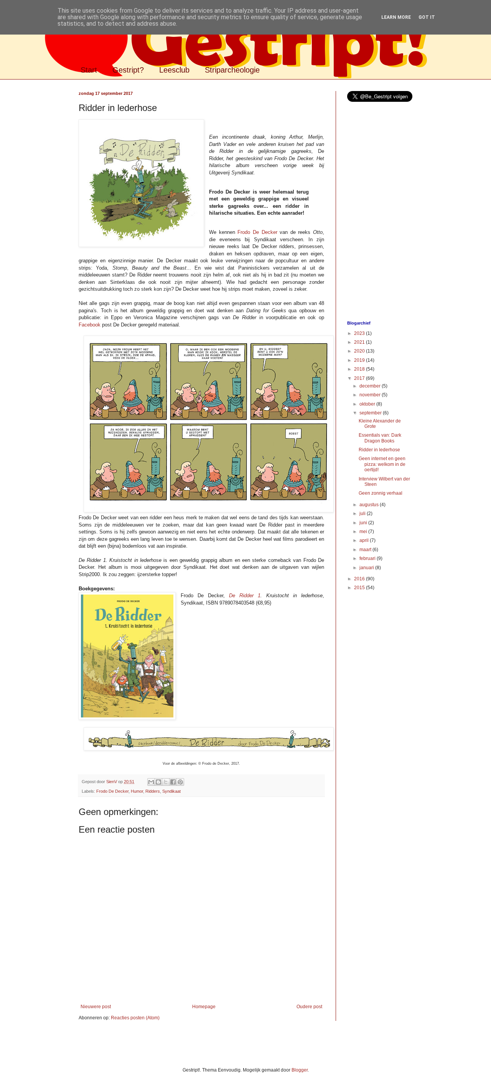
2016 (360, 578)
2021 (360, 342)
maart (365, 549)
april (364, 540)
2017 (360, 378)
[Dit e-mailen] (151, 782)
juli (363, 513)
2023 (360, 333)
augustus (369, 504)
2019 (360, 360)
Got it (427, 17)
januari (367, 567)
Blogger (300, 1070)
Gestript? (128, 70)
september (371, 413)
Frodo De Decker (257, 232)
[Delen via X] (166, 782)
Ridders (152, 791)
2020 (360, 351)
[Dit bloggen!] (158, 782)
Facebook (90, 325)
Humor (137, 791)
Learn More (396, 17)
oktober (367, 404)
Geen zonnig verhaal (380, 493)
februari (368, 558)
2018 (360, 369)
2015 (360, 587)
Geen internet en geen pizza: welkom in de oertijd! (382, 464)
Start (89, 70)
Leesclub (174, 70)
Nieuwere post (96, 1006)
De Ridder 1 (244, 595)
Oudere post (309, 1006)
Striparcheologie (232, 70)
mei (363, 531)
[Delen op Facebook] (173, 782)
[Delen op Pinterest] (180, 782)
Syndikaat (171, 791)
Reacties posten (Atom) (135, 1017)
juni (363, 522)
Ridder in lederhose (379, 449)
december (370, 386)
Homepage (204, 1006)
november (370, 395)
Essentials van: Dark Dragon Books (380, 437)
